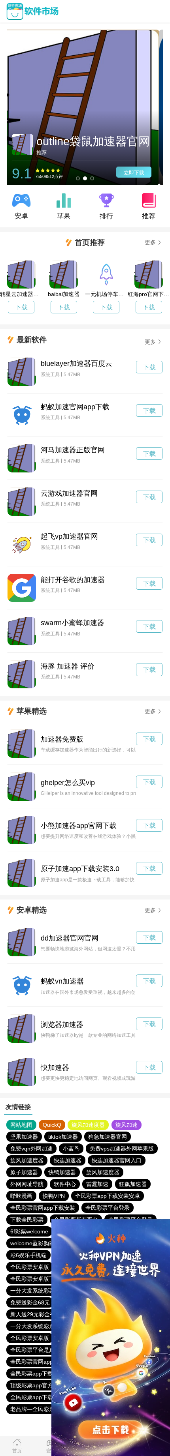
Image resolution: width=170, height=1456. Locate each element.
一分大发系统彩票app (37, 1290)
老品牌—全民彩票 (32, 1409)
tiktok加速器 (63, 1137)
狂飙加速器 (133, 1184)
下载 (21, 307)
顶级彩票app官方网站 (37, 1385)
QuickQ (52, 1125)
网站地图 (21, 1125)
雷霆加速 (97, 1184)
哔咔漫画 (21, 1196)
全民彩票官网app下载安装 (42, 1208)
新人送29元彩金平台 (35, 1314)
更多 (150, 242)
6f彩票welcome (29, 1231)
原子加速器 (24, 1172)
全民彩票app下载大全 (37, 1373)
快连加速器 (67, 1160)
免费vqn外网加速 (31, 1148)
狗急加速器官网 (107, 1137)
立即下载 (137, 173)
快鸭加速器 (62, 1172)
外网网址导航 (26, 1184)
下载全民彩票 (26, 1219)
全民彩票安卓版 (29, 1267)
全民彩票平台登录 (107, 1208)
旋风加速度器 (88, 1125)
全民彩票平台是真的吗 (38, 1350)
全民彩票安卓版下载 (35, 1279)
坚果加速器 (24, 1137)
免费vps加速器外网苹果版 (122, 1148)
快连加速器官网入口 (117, 1160)
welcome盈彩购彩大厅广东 (43, 1243)
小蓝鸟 (71, 1148)
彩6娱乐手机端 (28, 1255)
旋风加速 (126, 1125)
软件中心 (65, 1184)
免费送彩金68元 (30, 1302)
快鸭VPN (54, 1196)
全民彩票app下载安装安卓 (107, 1196)
